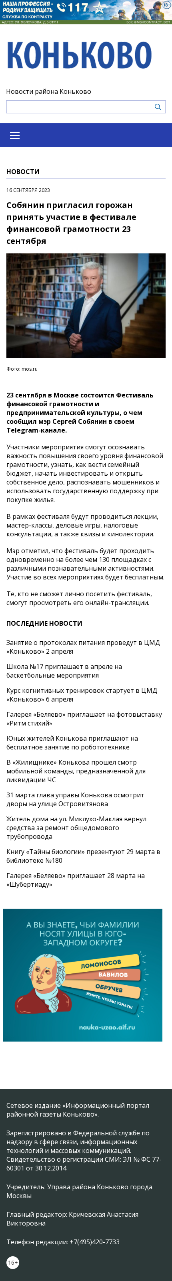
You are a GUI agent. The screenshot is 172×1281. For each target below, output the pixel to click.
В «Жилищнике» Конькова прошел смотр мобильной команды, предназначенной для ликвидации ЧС (76, 771)
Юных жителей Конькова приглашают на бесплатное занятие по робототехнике (72, 742)
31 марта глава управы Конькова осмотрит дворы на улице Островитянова (75, 799)
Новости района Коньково (48, 91)
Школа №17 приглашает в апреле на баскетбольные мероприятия (64, 671)
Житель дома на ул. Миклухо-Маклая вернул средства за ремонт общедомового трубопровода (76, 827)
